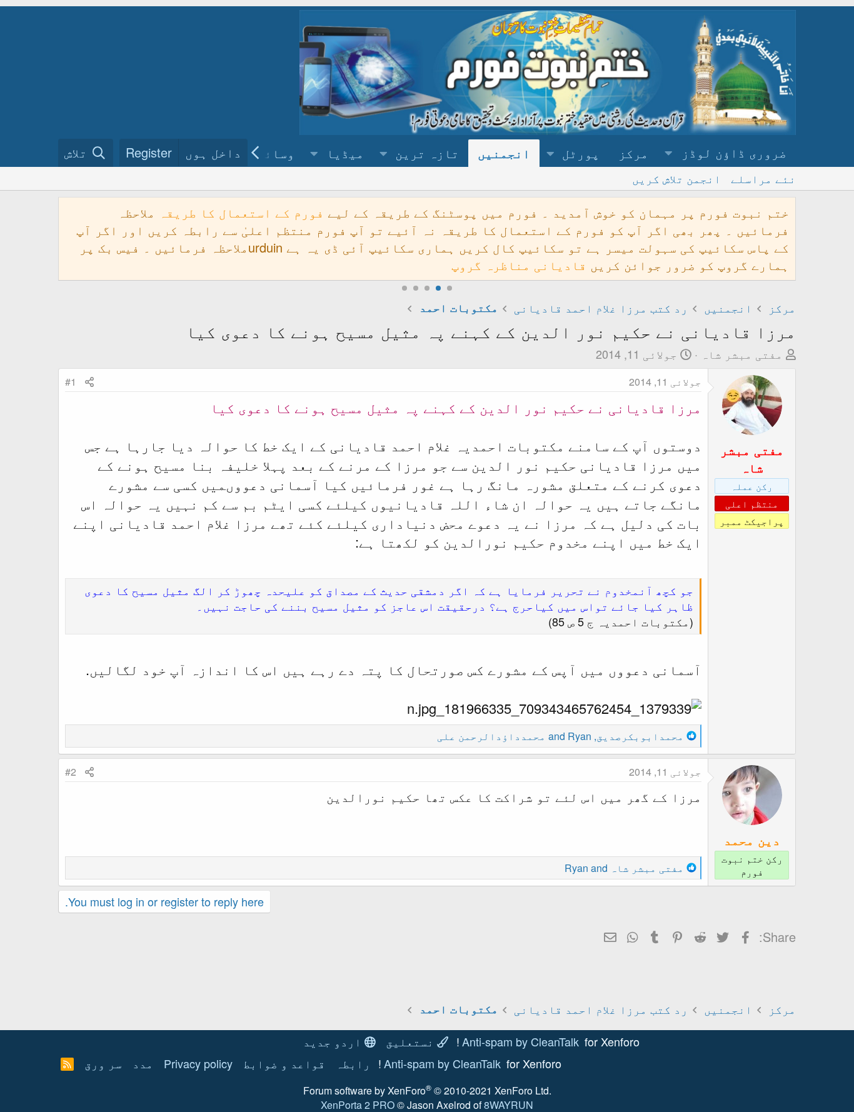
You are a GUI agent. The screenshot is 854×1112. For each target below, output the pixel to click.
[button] (727, 153)
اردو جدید (333, 1041)
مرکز (633, 153)
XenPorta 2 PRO (357, 1105)
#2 (70, 771)
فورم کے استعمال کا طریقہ (241, 212)
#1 (70, 381)
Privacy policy (198, 1063)
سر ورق (103, 1063)
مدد (143, 1063)
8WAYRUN (508, 1105)
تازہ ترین (427, 153)
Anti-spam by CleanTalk (520, 1041)
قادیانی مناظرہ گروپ (518, 265)
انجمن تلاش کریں (676, 178)
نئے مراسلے (763, 178)
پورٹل (581, 153)
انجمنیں (504, 153)
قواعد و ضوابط (284, 1063)
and (624, 868)
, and (560, 736)
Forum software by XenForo (427, 1090)
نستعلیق (411, 1041)
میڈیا (345, 153)
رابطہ (353, 1063)
